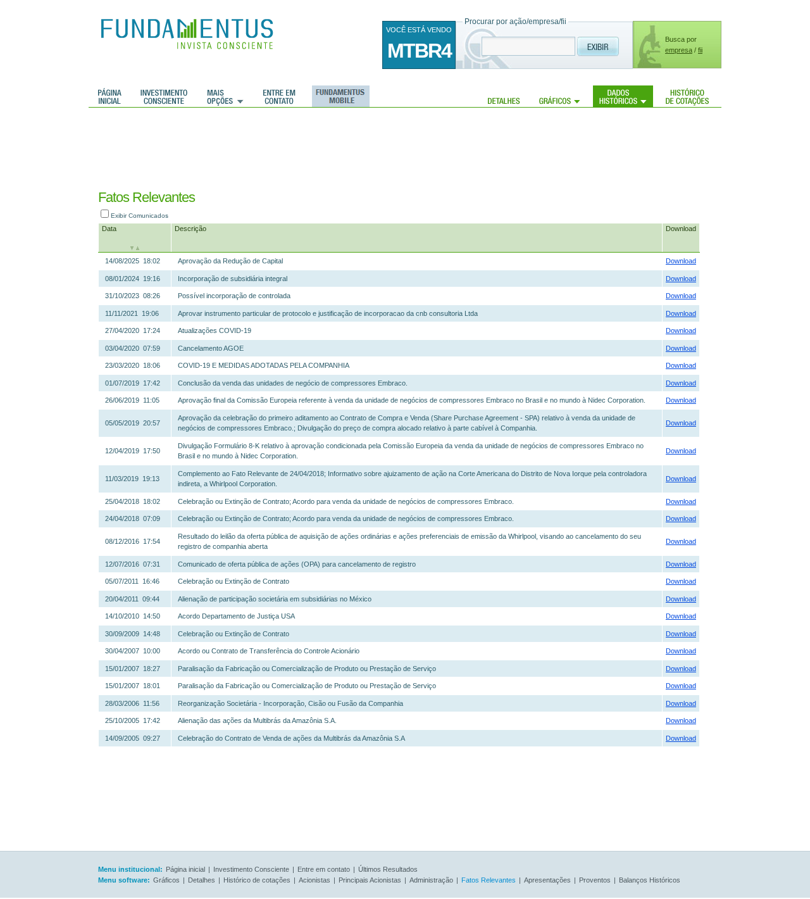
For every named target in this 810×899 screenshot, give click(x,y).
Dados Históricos (623, 96)
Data (109, 228)
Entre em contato (279, 96)
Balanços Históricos (649, 880)
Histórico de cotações (687, 96)
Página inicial (110, 96)
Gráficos (560, 96)
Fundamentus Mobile (339, 96)
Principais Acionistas (370, 880)
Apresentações (547, 880)
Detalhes (504, 96)
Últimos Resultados (388, 869)
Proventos (595, 880)
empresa (678, 50)
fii (700, 50)
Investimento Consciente (251, 869)
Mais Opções (225, 96)
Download (681, 228)
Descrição (190, 228)
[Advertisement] (391, 148)
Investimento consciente (164, 96)
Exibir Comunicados (139, 215)
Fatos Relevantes (488, 880)
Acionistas (314, 880)
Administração (431, 880)
